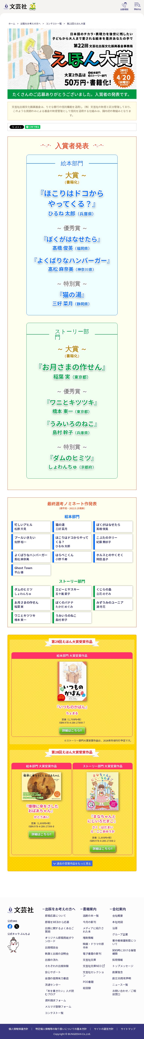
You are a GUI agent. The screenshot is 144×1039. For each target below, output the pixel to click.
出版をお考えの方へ (30, 23)
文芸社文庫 (89, 959)
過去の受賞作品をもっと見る (74, 863)
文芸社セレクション (93, 973)
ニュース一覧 (120, 984)
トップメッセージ (122, 966)
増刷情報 (88, 937)
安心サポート (53, 972)
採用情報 (117, 959)
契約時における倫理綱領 (124, 951)
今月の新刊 (89, 922)
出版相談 (124, 6)
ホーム (11, 23)
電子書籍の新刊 (92, 953)
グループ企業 (120, 934)
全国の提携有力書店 (57, 978)
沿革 (115, 928)
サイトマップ (128, 1029)
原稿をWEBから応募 (57, 922)
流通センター (53, 984)
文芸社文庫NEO (92, 966)
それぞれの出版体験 (57, 966)
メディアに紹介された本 (93, 929)
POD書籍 (88, 981)
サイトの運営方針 (103, 1029)
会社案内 (119, 909)
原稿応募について (55, 915)
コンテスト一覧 (54, 23)
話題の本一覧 (91, 915)
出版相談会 (51, 947)
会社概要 (117, 915)
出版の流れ (51, 959)
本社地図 (117, 922)
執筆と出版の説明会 (57, 953)
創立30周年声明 (121, 978)
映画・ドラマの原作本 (93, 945)
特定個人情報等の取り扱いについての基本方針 (61, 1029)
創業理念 (117, 972)
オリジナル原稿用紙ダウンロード (59, 939)
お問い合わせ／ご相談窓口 (124, 992)
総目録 (87, 988)
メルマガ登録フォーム (58, 1006)
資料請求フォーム (55, 1000)
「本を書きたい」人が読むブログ (59, 992)
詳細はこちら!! (72, 730)
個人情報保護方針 (18, 1029)
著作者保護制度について (124, 942)
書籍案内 (89, 909)
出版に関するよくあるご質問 (59, 929)
